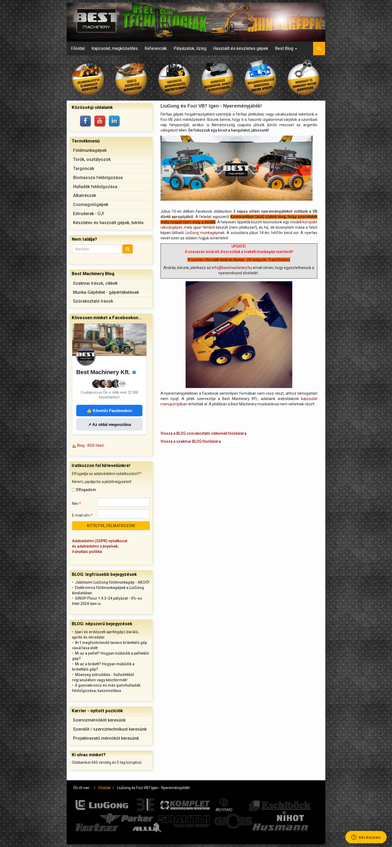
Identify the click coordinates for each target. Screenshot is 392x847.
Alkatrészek (84, 195)
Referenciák (156, 48)
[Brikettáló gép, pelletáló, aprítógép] (217, 78)
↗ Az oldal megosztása (109, 424)
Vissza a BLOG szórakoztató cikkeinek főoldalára (203, 433)
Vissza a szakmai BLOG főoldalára (191, 441)
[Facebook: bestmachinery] (86, 121)
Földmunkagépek (90, 150)
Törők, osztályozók (92, 159)
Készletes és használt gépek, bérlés (108, 222)
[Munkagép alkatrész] (303, 78)
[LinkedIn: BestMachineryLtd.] (115, 121)
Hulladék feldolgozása (95, 186)
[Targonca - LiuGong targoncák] (174, 78)
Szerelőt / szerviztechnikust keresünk (110, 729)
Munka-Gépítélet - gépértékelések (106, 292)
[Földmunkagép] (88, 78)
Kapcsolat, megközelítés (114, 48)
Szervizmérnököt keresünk (99, 720)
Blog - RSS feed (90, 445)
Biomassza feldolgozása (98, 177)
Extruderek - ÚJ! (88, 213)
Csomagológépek (90, 204)
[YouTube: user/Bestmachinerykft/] (100, 121)
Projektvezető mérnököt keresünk (106, 738)
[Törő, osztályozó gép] (131, 78)
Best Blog (284, 48)
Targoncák (83, 168)
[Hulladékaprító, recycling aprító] (260, 78)
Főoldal (78, 48)
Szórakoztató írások (93, 301)
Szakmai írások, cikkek (95, 283)
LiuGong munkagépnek (205, 233)
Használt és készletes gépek (240, 48)
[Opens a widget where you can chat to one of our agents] (366, 837)
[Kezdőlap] (196, 22)
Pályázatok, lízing (190, 48)
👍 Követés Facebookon (109, 410)
